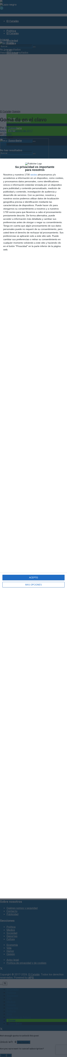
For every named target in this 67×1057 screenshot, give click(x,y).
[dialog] (33, 528)
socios (33, 174)
